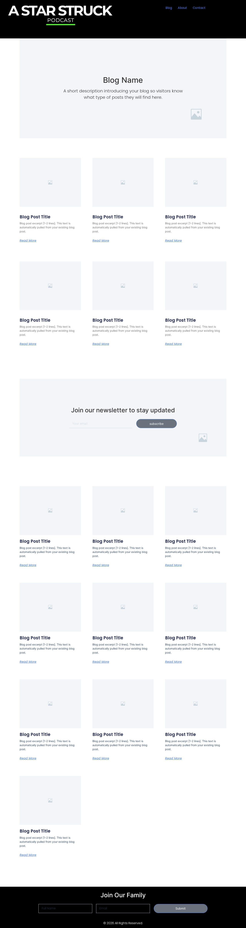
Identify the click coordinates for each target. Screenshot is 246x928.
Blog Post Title (35, 217)
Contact (199, 8)
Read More (28, 240)
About (182, 8)
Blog (168, 8)
